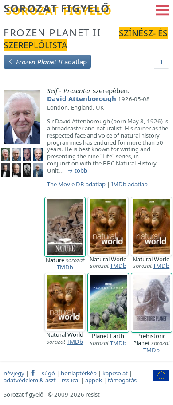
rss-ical (70, 380)
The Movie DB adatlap (76, 184)
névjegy (14, 373)
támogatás (122, 380)
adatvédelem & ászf (30, 380)
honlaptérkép (79, 373)
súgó (48, 373)
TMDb (65, 267)
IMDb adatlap (129, 184)
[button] (162, 9)
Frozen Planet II (53, 32)
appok (93, 380)
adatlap (51, 61)
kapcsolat (115, 373)
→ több (77, 170)
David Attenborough (81, 98)
